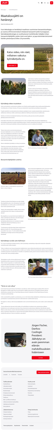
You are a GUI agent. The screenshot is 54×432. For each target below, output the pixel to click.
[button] (44, 2)
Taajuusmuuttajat (7, 414)
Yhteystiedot (31, 395)
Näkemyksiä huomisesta (33, 416)
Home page (3, 9)
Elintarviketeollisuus (8, 395)
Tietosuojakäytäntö (8, 425)
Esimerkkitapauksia (13, 9)
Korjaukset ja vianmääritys (34, 390)
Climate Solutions (7, 412)
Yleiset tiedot (25, 425)
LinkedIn (5, 374)
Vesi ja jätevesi (6, 406)
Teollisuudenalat (7, 381)
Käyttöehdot (17, 425)
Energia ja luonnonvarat (9, 393)
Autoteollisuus (6, 384)
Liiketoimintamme (8, 409)
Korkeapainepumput (8, 416)
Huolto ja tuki (31, 381)
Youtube (20, 374)
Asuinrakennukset (7, 388)
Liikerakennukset (7, 386)
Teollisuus (5, 397)
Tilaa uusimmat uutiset (43, 372)
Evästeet (32, 425)
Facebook (14, 374)
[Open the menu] (51, 2)
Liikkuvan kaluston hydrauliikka (10, 402)
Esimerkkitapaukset (32, 388)
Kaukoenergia (6, 390)
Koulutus (30, 393)
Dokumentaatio (31, 384)
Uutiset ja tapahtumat (33, 414)
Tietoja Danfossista (33, 409)
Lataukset (30, 386)
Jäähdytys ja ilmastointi (8, 404)
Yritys (29, 412)
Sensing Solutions (7, 418)
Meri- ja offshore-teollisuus (9, 399)
